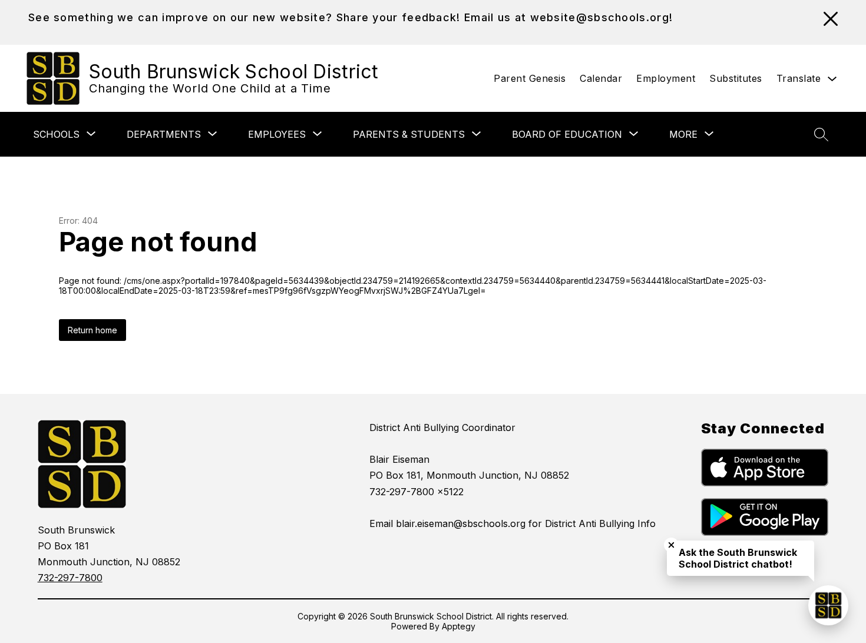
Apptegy (458, 626)
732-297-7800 (70, 578)
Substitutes (735, 78)
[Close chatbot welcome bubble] (671, 545)
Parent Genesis (530, 78)
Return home (92, 330)
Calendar (601, 78)
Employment (665, 78)
